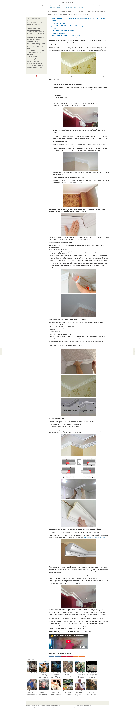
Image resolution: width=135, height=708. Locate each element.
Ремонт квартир (62, 7)
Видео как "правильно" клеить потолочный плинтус (64, 37)
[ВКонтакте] (55, 656)
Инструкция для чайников (57, 651)
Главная (53, 7)
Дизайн (80, 7)
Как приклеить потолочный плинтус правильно (64, 22)
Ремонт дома (72, 7)
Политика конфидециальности (56, 705)
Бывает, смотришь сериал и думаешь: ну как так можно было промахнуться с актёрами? (35, 37)
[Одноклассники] (79, 656)
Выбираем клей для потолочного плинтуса (63, 30)
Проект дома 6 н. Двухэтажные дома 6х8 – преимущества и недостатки (35, 67)
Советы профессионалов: (59, 33)
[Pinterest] (67, 656)
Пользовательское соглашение (60, 703)
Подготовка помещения (58, 23)
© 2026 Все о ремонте (30, 703)
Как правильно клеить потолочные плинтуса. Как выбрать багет (67, 35)
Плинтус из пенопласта (66, 651)
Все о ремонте (67, 2)
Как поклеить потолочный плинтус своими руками (65, 25)
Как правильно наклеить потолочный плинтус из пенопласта (68, 32)
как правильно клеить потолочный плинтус (95, 537)
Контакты (52, 703)
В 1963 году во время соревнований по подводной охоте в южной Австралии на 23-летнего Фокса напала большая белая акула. (36, 45)
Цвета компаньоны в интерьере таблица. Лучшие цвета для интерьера (35, 52)
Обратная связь (78, 703)
